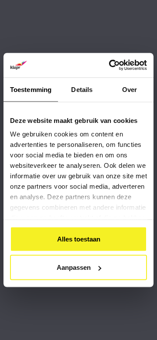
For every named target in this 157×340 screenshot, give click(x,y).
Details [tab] (81, 89)
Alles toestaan (78, 238)
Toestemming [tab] (30, 89)
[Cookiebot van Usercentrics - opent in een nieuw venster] (111, 65)
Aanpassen (74, 267)
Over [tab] (129, 89)
